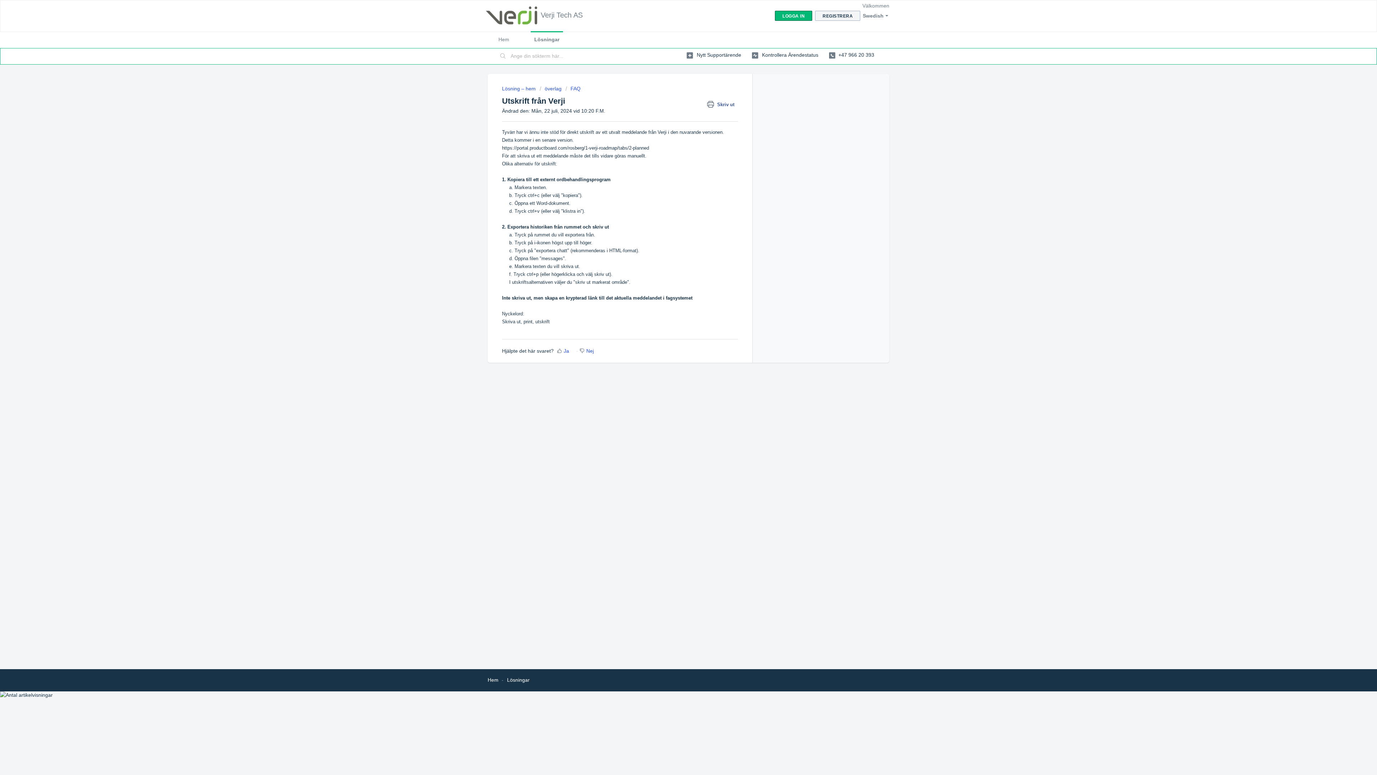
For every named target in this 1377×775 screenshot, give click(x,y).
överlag (553, 88)
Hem (503, 39)
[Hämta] (675, 300)
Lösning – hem (519, 88)
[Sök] (503, 56)
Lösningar (546, 39)
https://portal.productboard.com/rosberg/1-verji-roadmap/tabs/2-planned (575, 148)
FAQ (576, 88)
